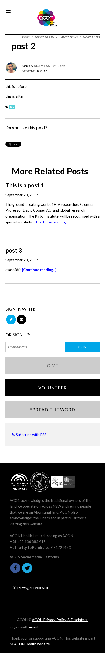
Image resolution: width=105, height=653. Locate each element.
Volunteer (52, 387)
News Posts (91, 37)
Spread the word (52, 409)
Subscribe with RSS (31, 434)
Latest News (68, 37)
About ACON (44, 37)
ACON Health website (32, 644)
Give (52, 365)
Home (25, 37)
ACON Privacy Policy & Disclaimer (60, 619)
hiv (12, 106)
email (33, 627)
